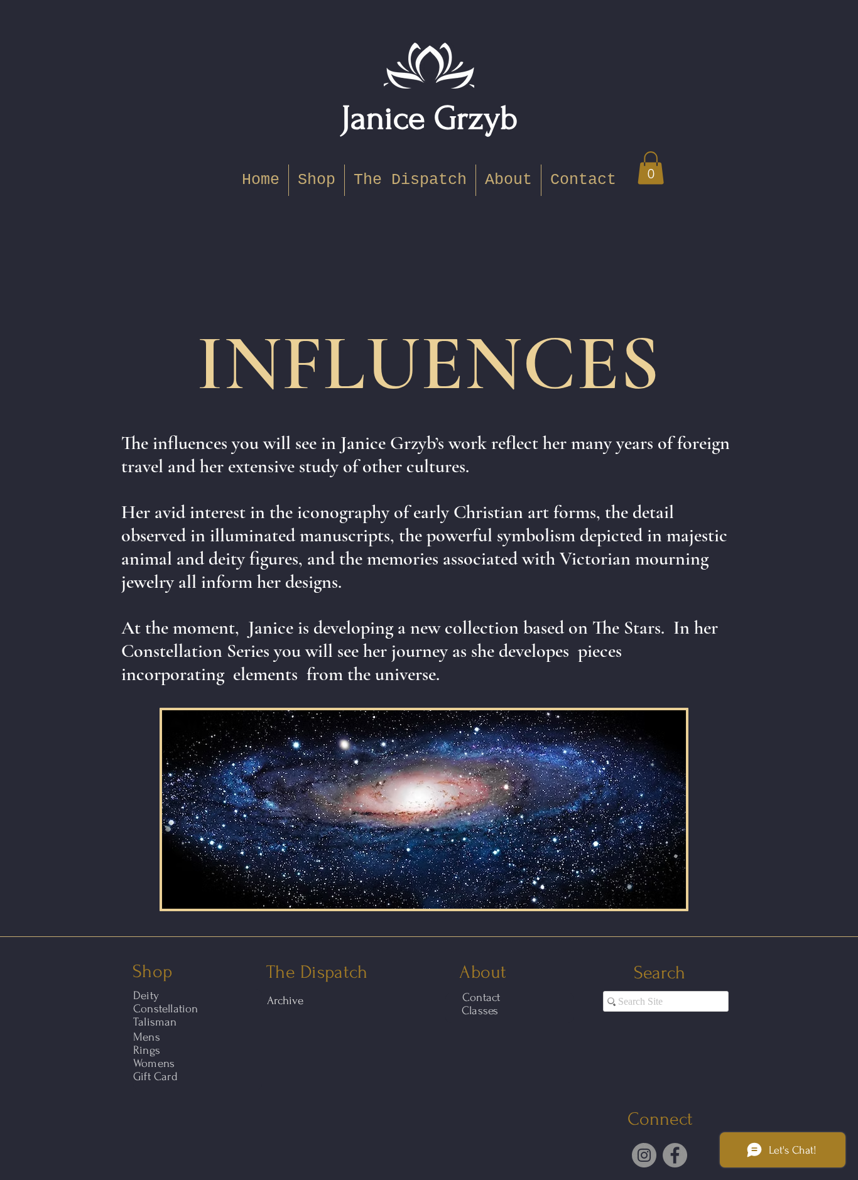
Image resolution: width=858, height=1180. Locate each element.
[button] (651, 168)
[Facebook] (675, 1155)
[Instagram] (644, 1155)
